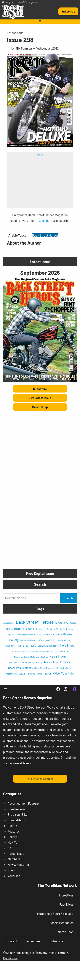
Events (68, 634)
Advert (40, 154)
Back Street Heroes (45, 235)
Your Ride (67, 673)
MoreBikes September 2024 (42, 651)
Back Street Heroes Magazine (27, 697)
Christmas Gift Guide (56, 629)
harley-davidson (27, 640)
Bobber (72, 623)
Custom (57, 634)
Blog (58, 622)
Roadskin (65, 662)
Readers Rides (51, 662)
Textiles (30, 673)
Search (68, 598)
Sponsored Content (19, 667)
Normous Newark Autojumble (22, 662)
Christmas (40, 629)
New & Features (18, 864)
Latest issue (15, 33)
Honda (60, 640)
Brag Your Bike (24, 628)
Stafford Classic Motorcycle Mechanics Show (51, 668)
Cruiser (38, 634)
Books (9, 629)
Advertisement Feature (23, 803)
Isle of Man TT (11, 646)
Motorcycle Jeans (21, 657)
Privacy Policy (46, 952)
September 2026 (40, 272)
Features (14, 831)
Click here (45, 220)
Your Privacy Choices (40, 778)
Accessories (8, 623)
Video (56, 673)
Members (14, 859)
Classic (69, 629)
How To (12, 842)
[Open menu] (40, 21)
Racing (39, 662)
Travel (39, 673)
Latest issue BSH (48, 645)
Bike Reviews (16, 809)
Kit (19, 645)
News (62, 656)
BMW (65, 623)
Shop (11, 870)
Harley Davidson (46, 640)
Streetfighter (11, 673)
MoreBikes (67, 645)
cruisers (47, 634)
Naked (53, 656)
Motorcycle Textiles (39, 656)
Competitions (17, 820)
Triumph (47, 673)
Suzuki (22, 673)
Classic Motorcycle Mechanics (20, 634)
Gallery (14, 640)
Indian (67, 640)
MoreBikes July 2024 (19, 651)
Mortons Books (62, 651)
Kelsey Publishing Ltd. (21, 952)
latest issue (29, 645)
